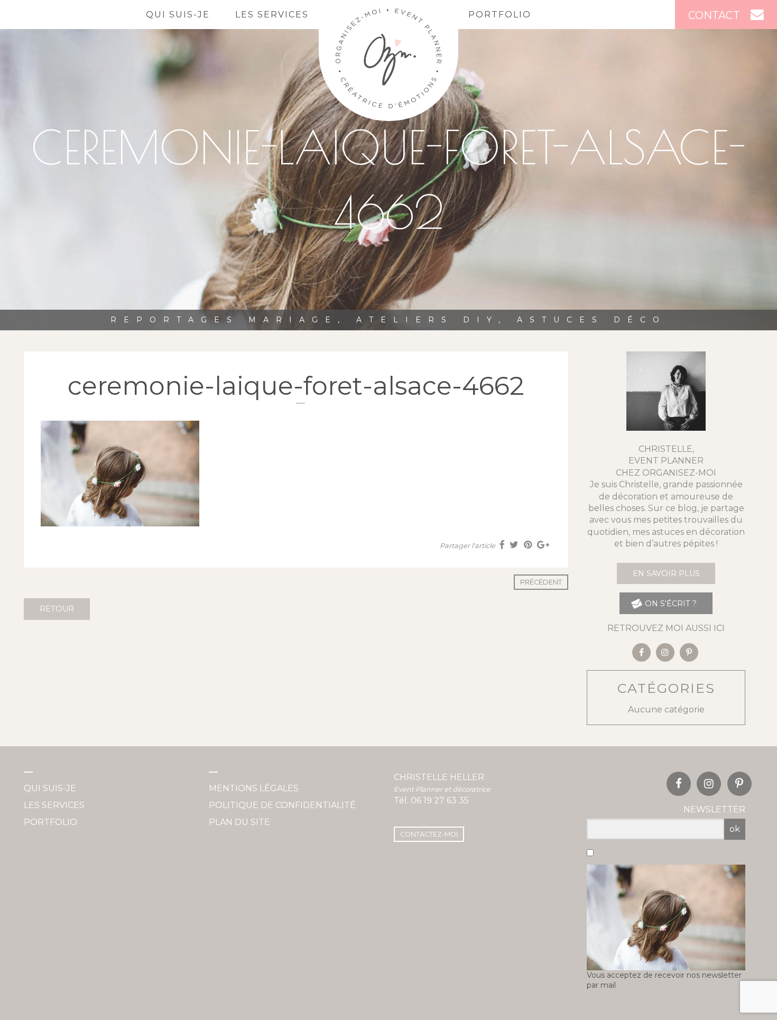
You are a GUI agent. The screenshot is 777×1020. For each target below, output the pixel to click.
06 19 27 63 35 (440, 800)
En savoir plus (666, 573)
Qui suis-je (178, 15)
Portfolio (499, 15)
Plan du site (239, 822)
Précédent (541, 582)
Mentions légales (254, 788)
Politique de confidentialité (282, 805)
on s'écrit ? (670, 603)
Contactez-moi (429, 834)
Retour (57, 609)
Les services (272, 15)
